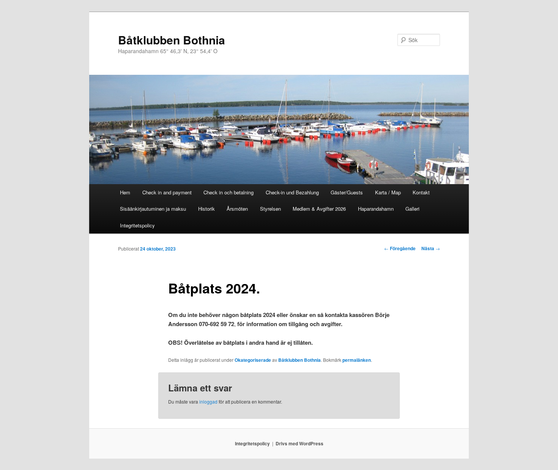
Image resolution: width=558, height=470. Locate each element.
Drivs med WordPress (299, 443)
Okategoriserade (253, 359)
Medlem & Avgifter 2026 (319, 208)
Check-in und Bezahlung (292, 192)
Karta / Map (388, 192)
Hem (125, 192)
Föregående (400, 248)
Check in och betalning (228, 192)
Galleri (412, 208)
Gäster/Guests (347, 192)
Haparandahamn (376, 208)
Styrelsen (270, 208)
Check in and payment (167, 192)
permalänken (356, 359)
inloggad (208, 401)
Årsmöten (237, 208)
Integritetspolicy (137, 225)
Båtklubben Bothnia (171, 40)
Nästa (430, 248)
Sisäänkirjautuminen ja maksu (153, 208)
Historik (206, 208)
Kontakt (421, 192)
